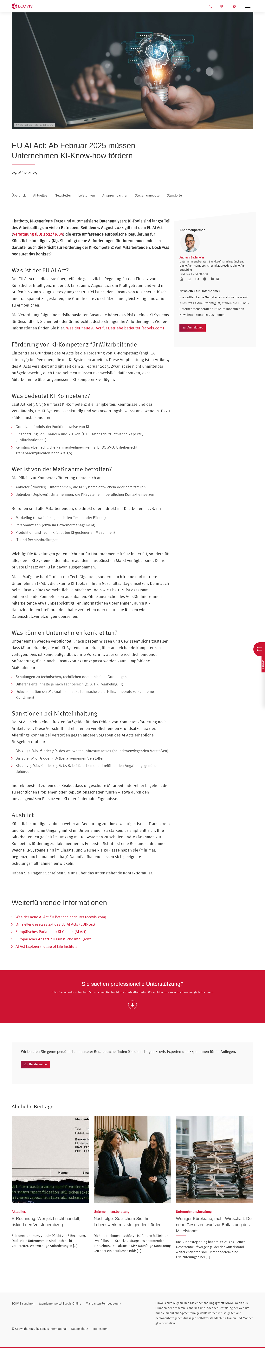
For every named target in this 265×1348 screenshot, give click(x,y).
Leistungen (86, 195)
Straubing (185, 269)
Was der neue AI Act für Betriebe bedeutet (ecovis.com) (115, 328)
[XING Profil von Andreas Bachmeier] (218, 279)
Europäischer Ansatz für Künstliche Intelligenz (53, 939)
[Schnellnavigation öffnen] (259, 649)
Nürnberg (200, 265)
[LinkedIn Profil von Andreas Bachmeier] (213, 279)
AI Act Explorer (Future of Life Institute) (47, 946)
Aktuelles (40, 195)
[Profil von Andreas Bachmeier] (183, 279)
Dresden (225, 265)
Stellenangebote (147, 195)
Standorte (174, 195)
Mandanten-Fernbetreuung (103, 1303)
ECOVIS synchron (23, 1303)
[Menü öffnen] (247, 6)
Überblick (19, 195)
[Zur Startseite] (22, 6)
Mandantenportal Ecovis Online (60, 1303)
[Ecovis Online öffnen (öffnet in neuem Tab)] (211, 6)
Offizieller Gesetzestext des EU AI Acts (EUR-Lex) (55, 924)
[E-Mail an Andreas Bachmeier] (198, 279)
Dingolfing (185, 265)
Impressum (100, 1328)
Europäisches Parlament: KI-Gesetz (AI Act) (51, 931)
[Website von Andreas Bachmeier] (206, 279)
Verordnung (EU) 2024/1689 (38, 234)
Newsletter (63, 195)
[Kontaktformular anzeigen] (132, 1005)
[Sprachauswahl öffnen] (234, 6)
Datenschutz (79, 1328)
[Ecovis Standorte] (222, 6)
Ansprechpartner (114, 195)
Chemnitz (213, 265)
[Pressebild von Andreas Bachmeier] (191, 279)
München (237, 261)
